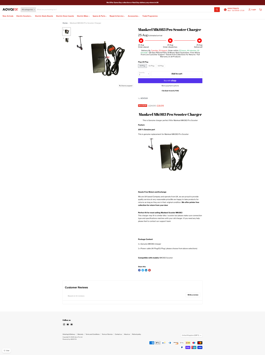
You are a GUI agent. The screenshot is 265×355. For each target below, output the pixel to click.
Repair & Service (117, 16)
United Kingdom (190, 335)
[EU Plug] (151, 68)
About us (127, 334)
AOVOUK (144, 98)
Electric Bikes (83, 16)
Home (65, 23)
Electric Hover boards (65, 16)
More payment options (170, 86)
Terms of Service (107, 334)
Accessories (133, 16)
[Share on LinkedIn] (146, 270)
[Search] (217, 9)
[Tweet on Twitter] (143, 270)
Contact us (118, 334)
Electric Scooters (23, 16)
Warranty (80, 334)
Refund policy (136, 334)
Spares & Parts (99, 16)
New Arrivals (8, 16)
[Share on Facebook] (139, 270)
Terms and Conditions (93, 334)
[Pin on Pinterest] (149, 270)
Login (253, 10)
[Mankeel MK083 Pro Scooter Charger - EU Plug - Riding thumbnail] (66, 40)
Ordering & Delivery (69, 334)
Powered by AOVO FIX (70, 339)
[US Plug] (161, 68)
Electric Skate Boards (44, 16)
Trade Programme (150, 16)
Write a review (193, 295)
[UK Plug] (142, 68)
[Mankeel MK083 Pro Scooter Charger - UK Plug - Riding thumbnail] (66, 31)
